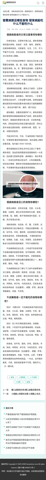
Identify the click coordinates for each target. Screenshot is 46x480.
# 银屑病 (22, 377)
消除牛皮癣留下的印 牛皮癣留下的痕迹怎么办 (23, 428)
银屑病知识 (29, 11)
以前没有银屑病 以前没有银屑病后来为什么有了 (23, 420)
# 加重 (18, 382)
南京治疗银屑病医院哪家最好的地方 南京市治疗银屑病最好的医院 (23, 441)
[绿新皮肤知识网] (8, 2)
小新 (12, 29)
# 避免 (27, 382)
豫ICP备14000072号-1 (26, 468)
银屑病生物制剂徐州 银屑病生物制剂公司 (23, 435)
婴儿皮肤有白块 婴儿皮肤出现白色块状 (27, 390)
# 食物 (11, 377)
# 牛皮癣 (33, 377)
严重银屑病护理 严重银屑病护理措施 (21, 414)
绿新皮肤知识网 (17, 11)
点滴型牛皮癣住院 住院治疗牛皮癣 (20, 448)
